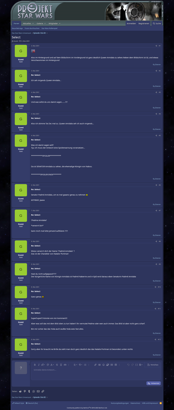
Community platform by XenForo (87, 408)
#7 (160, 210)
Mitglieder (53, 23)
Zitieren (158, 64)
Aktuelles (27, 23)
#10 (159, 287)
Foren (16, 23)
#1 (160, 46)
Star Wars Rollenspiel (49, 28)
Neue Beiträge (17, 28)
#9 (160, 264)
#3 (160, 92)
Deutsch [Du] (33, 403)
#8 (160, 241)
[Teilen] (156, 45)
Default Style (19, 403)
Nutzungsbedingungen (120, 403)
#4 (160, 114)
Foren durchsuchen (32, 28)
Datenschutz (135, 403)
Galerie (40, 23)
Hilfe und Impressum (150, 403)
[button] (33, 23)
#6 (160, 185)
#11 (159, 309)
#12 (159, 339)
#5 (160, 135)
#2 (160, 71)
